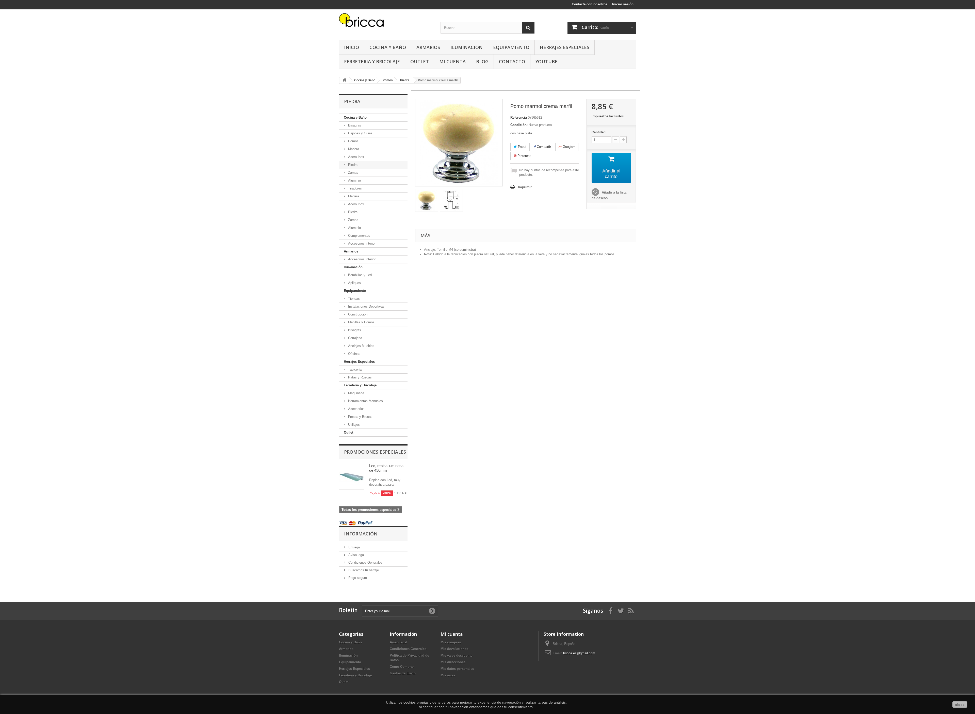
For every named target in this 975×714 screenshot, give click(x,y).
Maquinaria (355, 393)
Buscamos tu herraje (363, 570)
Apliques (354, 283)
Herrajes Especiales (564, 47)
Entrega (353, 547)
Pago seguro (357, 578)
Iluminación (466, 47)
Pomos (353, 141)
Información (361, 534)
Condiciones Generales (364, 562)
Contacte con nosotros (589, 4)
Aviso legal (356, 555)
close (960, 705)
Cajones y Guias (359, 133)
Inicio (351, 47)
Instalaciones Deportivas (365, 306)
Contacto (512, 61)
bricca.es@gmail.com (579, 653)
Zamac (352, 172)
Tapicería (354, 369)
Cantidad (599, 132)
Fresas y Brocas (359, 417)
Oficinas (353, 354)
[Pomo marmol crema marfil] (426, 200)
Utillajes (353, 424)
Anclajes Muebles (360, 346)
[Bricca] (386, 21)
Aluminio (354, 180)
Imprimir (525, 187)
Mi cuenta (452, 634)
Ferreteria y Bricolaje (372, 61)
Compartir (543, 147)
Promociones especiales (375, 452)
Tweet (521, 147)
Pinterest (523, 156)
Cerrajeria (354, 338)
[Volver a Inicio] (344, 80)
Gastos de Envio (403, 673)
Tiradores (354, 188)
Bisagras (354, 125)
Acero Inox (355, 157)
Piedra (352, 165)
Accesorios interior (361, 243)
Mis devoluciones (454, 649)
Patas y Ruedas (359, 377)
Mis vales (448, 675)
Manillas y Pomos (361, 322)
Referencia (518, 117)
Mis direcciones (453, 662)
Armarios (428, 47)
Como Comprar (402, 667)
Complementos (358, 235)
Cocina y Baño (387, 47)
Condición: (519, 125)
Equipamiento (511, 47)
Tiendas (353, 298)
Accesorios (356, 409)
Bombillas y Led (359, 275)
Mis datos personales (457, 669)
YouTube (546, 61)
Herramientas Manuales (365, 401)
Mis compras (451, 642)
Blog (482, 61)
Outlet (419, 61)
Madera (353, 149)
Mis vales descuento (457, 655)
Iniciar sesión (622, 4)
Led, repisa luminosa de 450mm (386, 468)
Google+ (568, 147)
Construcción (357, 314)
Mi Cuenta (452, 61)
